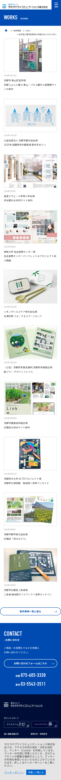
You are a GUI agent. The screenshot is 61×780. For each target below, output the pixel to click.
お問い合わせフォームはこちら (30, 663)
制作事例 (17, 31)
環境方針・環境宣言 (38, 734)
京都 (30, 675)
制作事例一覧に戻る (30, 611)
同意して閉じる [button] (36, 772)
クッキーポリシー (14, 772)
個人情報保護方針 (11, 734)
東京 (30, 684)
